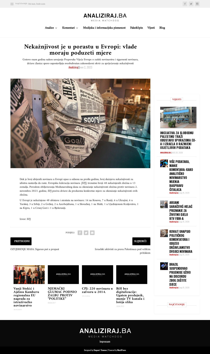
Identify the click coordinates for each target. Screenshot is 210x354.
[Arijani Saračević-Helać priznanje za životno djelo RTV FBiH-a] (164, 204)
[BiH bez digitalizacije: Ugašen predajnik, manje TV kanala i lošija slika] (131, 274)
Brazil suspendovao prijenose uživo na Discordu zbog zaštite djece (180, 274)
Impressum (105, 341)
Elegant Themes (100, 350)
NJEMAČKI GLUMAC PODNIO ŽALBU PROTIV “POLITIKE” (62, 294)
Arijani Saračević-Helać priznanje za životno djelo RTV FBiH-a (180, 210)
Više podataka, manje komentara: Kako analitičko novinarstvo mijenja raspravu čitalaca (181, 175)
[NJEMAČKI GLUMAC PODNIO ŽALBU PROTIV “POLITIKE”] (63, 274)
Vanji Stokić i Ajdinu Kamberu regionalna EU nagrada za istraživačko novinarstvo (26, 297)
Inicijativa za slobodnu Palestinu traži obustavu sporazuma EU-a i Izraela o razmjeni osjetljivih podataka (178, 140)
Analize (49, 29)
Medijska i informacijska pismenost (104, 29)
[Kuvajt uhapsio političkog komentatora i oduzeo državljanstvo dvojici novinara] (164, 233)
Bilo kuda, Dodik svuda (36, 3)
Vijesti (151, 29)
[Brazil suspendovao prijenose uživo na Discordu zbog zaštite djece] (164, 266)
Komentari (68, 29)
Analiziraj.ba (165, 152)
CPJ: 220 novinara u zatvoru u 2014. (97, 290)
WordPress (121, 350)
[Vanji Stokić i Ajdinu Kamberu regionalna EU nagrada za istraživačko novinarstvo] (29, 274)
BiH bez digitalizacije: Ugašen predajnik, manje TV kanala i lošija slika (130, 295)
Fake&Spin (136, 29)
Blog (162, 29)
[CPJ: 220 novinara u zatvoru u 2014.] (97, 274)
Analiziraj (73, 67)
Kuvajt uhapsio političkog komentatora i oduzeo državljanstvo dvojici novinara (180, 241)
